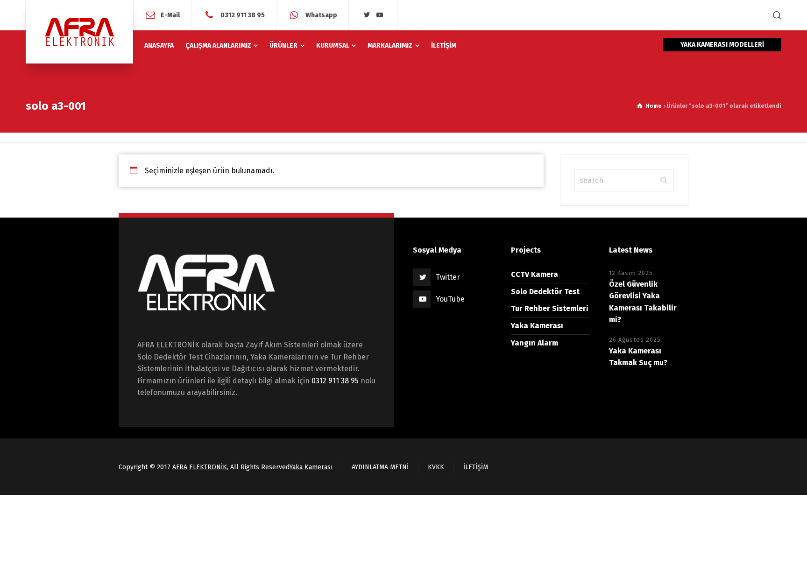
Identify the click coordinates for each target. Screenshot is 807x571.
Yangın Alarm (534, 342)
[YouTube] (379, 15)
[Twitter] (366, 15)
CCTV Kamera (534, 274)
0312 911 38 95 (242, 15)
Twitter (448, 277)
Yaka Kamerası (537, 325)
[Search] (775, 15)
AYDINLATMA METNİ (380, 467)
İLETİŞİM (475, 467)
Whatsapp (320, 15)
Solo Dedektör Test (545, 291)
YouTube (450, 299)
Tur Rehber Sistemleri (549, 308)
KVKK (436, 467)
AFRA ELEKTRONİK (199, 467)
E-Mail (170, 15)
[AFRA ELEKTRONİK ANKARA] (79, 31)
